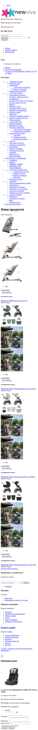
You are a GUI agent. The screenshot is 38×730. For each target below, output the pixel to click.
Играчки (14, 135)
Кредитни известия (12, 641)
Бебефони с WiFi (15, 166)
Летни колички (14, 83)
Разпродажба (9, 52)
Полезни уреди (14, 202)
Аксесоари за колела (16, 150)
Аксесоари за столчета (17, 95)
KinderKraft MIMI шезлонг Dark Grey (14, 301)
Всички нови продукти (10, 568)
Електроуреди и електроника (15, 158)
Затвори (4, 728)
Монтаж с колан (15, 106)
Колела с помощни (16, 149)
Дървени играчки (20, 137)
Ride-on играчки (15, 156)
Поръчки (8, 639)
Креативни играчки (21, 139)
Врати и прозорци (20, 175)
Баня (11, 200)
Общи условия (10, 616)
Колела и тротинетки (15, 145)
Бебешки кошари (15, 124)
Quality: (7, 710)
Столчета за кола (13, 93)
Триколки (12, 152)
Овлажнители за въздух (22, 131)
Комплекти (13, 196)
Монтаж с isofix (14, 112)
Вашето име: (6, 723)
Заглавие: (5, 716)
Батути (10, 141)
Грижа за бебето (13, 195)
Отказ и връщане (11, 620)
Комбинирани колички (17, 91)
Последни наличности (13, 204)
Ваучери (8, 645)
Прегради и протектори (16, 170)
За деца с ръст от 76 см (17, 103)
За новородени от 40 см (17, 108)
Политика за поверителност (15, 614)
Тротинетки (13, 147)
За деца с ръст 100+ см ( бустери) (21, 101)
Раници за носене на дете (18, 118)
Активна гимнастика (16, 128)
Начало (7, 48)
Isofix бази (13, 114)
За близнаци (13, 85)
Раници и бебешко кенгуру (17, 116)
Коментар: (5, 721)
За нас (7, 618)
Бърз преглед (6, 292)
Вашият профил (8, 627)
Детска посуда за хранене (18, 189)
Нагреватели (13, 185)
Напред (12, 105)
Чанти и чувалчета (20, 89)
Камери (12, 162)
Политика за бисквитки (13, 621)
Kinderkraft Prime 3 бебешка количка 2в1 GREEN (18, 389)
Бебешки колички (14, 82)
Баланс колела (14, 154)
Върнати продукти (12, 637)
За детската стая (13, 122)
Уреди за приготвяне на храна (20, 183)
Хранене (10, 181)
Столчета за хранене (16, 191)
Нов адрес (8, 598)
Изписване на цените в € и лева (16, 600)
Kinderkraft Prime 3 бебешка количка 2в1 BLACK (18, 565)
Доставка (8, 612)
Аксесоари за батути (16, 143)
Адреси (7, 643)
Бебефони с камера (16, 164)
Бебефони (11, 160)
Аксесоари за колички (19, 87)
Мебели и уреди (19, 173)
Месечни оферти (11, 50)
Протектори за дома (19, 172)
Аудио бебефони (15, 168)
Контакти (17, 177)
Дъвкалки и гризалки (17, 187)
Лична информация (12, 635)
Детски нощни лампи (17, 133)
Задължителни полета (9, 726)
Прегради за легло (15, 179)
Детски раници (14, 120)
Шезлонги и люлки (16, 126)
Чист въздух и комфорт (20, 129)
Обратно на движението (18, 110)
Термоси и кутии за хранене (19, 193)
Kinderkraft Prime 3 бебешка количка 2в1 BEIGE (18, 477)
